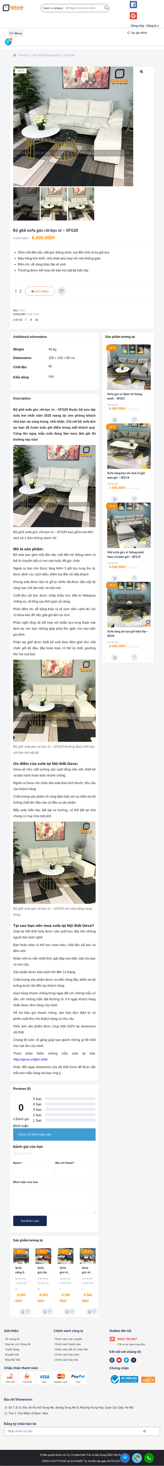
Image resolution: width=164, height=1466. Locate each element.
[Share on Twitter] (31, 320)
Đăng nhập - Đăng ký (143, 26)
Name (18, 1162)
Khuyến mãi (12, 1354)
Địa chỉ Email (65, 1162)
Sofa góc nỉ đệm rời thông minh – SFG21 (87, 1270)
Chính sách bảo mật (66, 1359)
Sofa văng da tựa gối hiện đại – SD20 (20, 1270)
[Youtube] (119, 1360)
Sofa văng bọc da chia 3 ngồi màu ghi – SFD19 (126, 475)
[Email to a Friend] (36, 320)
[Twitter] (126, 1360)
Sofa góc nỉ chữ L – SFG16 (64, 1270)
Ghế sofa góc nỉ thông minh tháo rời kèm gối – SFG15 (125, 554)
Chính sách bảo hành (67, 1354)
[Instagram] (133, 1360)
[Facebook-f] (112, 1360)
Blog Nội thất (12, 1359)
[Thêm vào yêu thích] (61, 291)
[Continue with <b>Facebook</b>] (133, 4)
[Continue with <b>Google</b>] (133, 15)
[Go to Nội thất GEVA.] (14, 55)
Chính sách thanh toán (68, 1344)
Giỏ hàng (42, 291)
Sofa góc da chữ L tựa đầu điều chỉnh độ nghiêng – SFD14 (43, 1270)
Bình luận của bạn (25, 1182)
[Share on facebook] (26, 320)
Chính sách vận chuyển (68, 1339)
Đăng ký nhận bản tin (20, 1424)
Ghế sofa (33, 314)
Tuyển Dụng (12, 1349)
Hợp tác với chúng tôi (17, 1344)
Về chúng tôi (12, 1339)
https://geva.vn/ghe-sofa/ (30, 1059)
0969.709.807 (127, 1339)
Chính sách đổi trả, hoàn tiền (71, 1349)
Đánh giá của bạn (28, 1147)
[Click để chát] (125, 1462)
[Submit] (144, 1431)
